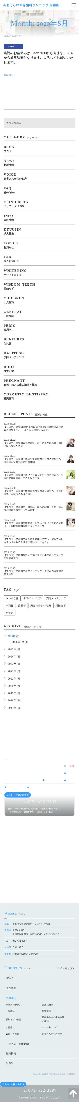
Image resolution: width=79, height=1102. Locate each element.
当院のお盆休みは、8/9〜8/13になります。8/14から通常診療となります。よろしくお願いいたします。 (38, 57)
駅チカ (9, 613)
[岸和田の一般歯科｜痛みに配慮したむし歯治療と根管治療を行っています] (71, 506)
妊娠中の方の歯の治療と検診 (53, 1019)
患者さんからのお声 (52, 1033)
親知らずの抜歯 (13, 1019)
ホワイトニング (32, 598)
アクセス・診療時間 (17, 1044)
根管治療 (46, 1010)
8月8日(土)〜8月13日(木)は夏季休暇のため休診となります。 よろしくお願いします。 (33, 428)
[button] (74, 5)
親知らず (60, 605)
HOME (7, 35)
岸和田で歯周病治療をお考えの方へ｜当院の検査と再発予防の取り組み (33, 492)
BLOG (9, 1063)
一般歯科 (10, 1010)
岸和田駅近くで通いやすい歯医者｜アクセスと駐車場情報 (33, 556)
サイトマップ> (65, 968)
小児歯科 (10, 1027)
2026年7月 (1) (20, 642)
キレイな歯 (12, 598)
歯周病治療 (47, 1004)
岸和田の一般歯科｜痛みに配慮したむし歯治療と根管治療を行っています (33, 508)
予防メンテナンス (56, 598)
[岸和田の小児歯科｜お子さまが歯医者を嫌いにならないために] (71, 442)
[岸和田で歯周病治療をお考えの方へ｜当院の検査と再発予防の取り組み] (71, 490)
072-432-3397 (39, 1090)
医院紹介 (11, 988)
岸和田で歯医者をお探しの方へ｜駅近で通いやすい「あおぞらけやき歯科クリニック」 (33, 540)
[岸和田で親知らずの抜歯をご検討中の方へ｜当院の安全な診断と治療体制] (71, 458)
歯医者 (22, 605)
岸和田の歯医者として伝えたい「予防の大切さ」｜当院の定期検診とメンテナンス (33, 524)
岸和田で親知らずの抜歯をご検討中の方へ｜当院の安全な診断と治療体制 (33, 460)
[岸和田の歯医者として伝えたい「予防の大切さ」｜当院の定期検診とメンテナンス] (71, 522)
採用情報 (11, 1053)
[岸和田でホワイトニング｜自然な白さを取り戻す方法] (71, 571)
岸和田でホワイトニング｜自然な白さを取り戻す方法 (33, 572)
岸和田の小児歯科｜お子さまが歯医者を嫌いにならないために (33, 444)
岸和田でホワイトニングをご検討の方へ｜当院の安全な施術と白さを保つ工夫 (33, 476)
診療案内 (11, 998)
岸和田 (9, 605)
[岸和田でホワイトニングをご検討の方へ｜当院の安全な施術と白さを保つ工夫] (71, 474)
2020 (14, 35)
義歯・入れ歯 (12, 1033)
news (11, 46)
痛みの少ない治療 (40, 605)
